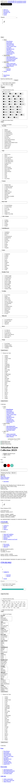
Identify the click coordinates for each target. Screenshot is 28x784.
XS (12, 114)
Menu (2, 37)
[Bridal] (6, 616)
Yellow (6, 355)
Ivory (6, 388)
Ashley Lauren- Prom (11, 414)
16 (16, 99)
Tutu (6, 177)
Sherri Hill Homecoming (12, 427)
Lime (6, 361)
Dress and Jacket (8, 157)
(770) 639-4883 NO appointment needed (17, 1)
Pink (6, 377)
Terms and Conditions (8, 534)
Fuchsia (6, 379)
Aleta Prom (8, 418)
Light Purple (8, 374)
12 (5, 99)
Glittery (6, 220)
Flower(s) (7, 240)
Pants (6, 165)
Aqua (6, 362)
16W (6, 107)
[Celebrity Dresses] (5, 630)
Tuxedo (5, 578)
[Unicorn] (11, 465)
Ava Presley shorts (10, 430)
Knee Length (8, 283)
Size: (2, 459)
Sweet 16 (7, 148)
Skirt (6, 173)
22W (6, 109)
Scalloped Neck (8, 306)
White (6, 398)
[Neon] (2, 644)
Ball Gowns (7, 154)
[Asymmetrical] (4, 662)
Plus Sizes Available (9, 196)
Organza (7, 262)
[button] (5, 40)
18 (22, 99)
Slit (5, 199)
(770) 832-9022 (6, 562)
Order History (6, 545)
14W (22, 104)
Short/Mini (7, 284)
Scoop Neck (7, 307)
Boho (6, 155)
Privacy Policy (6, 536)
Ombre (6, 224)
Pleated (6, 194)
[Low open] (4, 639)
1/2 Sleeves (7, 330)
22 (11, 101)
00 (11, 93)
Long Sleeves (8, 333)
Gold (6, 391)
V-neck (6, 313)
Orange (6, 385)
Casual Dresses (8, 132)
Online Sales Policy (5, 477)
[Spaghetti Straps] (4, 689)
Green (6, 360)
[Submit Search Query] (16, 581)
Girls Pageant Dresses (10, 139)
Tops (6, 175)
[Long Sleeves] (5, 682)
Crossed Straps (8, 206)
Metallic (7, 221)
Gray (6, 395)
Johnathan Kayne (10, 417)
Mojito (6, 357)
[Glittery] (2, 642)
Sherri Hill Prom (10, 412)
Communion (8, 135)
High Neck (7, 297)
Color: (2, 462)
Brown (6, 392)
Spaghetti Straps (8, 346)
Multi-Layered (8, 192)
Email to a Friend (4, 478)
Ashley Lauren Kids (11, 434)
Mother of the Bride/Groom (11, 142)
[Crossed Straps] (4, 637)
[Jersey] (3, 658)
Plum (6, 382)
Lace (6, 243)
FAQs (4, 528)
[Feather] (3, 657)
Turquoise (7, 364)
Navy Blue (7, 369)
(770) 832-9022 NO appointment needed (16, 2)
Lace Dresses (8, 158)
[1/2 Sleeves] (5, 680)
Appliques (7, 232)
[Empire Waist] (4, 675)
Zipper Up (7, 212)
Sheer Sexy (7, 170)
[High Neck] (4, 670)
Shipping (5, 538)
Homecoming (8, 141)
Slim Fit (6, 324)
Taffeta (6, 268)
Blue (6, 368)
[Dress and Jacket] (4, 625)
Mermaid (7, 322)
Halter (6, 296)
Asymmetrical (8, 277)
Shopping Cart (6, 12)
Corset (6, 189)
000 (6, 93)
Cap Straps (7, 343)
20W (19, 107)
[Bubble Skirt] (5, 629)
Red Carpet (7, 146)
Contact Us (6, 525)
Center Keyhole (8, 187)
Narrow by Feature (7, 124)
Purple (6, 371)
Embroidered (8, 237)
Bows (6, 235)
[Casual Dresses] (6, 619)
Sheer (6, 211)
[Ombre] (2, 645)
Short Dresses (8, 171)
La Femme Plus (9, 419)
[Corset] (5, 633)
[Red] (8, 465)
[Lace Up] (4, 638)
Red (6, 384)
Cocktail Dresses (8, 134)
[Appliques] (4, 648)
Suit (6, 174)
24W (12, 109)
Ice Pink (7, 375)
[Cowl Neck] (4, 667)
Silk (6, 266)
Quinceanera (8, 145)
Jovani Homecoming (11, 428)
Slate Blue (7, 367)
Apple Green (8, 358)
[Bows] (4, 651)
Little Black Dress (9, 160)
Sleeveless (7, 337)
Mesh (6, 261)
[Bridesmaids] (6, 618)
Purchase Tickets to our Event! (10, 539)
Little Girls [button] (5, 431)
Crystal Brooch (8, 236)
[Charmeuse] (3, 654)
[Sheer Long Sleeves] (5, 683)
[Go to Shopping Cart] (1, 6)
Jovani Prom (9, 410)
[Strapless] (4, 690)
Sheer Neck (7, 309)
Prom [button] (4, 406)
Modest (6, 164)
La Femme (8, 415)
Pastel (6, 225)
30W (12, 112)
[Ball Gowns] (4, 623)
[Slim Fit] (4, 677)
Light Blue (7, 365)
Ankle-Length (8, 275)
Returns (5, 526)
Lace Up (7, 208)
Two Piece (7, 178)
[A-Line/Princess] (4, 673)
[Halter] (4, 668)
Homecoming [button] (6, 423)
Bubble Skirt (8, 184)
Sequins (6, 247)
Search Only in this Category (8, 82)
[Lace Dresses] (4, 626)
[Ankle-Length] (4, 661)
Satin (6, 263)
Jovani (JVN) (9, 422)
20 (5, 101)
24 (16, 101)
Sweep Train (8, 285)
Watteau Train (8, 288)
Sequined (7, 265)
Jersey (6, 258)
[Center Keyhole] (5, 631)
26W (19, 109)
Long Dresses (8, 163)
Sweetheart (7, 312)
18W (12, 107)
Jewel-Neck (7, 299)
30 (11, 104)
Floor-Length (8, 281)
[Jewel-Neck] (4, 671)
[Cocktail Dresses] (6, 620)
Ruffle (6, 244)
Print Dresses (8, 167)
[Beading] (4, 649)
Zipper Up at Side (9, 214)
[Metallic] (2, 643)
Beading (7, 233)
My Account (6, 11)
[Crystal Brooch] (4, 652)
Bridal (6, 129)
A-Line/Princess (8, 319)
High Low (7, 190)
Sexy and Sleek (8, 168)
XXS (6, 114)
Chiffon (6, 255)
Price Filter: (5, 84)
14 (11, 99)
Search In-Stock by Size (8, 89)
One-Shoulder (8, 303)
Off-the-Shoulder (9, 302)
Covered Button (8, 205)
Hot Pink (7, 378)
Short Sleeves (8, 335)
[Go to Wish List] (2, 6)
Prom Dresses (8, 144)
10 (20, 96)
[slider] (25, 589)
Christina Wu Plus (10, 421)
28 (5, 104)
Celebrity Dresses (9, 186)
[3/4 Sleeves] (5, 681)
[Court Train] (4, 664)
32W (19, 112)
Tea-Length (7, 287)
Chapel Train (8, 278)
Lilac (6, 372)
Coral (6, 387)
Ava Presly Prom (10, 413)
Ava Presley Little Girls (11, 435)
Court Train (7, 280)
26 (22, 101)
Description (6, 481)
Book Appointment (6, 4)
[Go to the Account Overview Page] (1, 7)
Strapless (7, 310)
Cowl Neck (7, 295)
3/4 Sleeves (7, 331)
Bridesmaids (7, 131)
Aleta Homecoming (10, 426)
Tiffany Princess (10, 436)
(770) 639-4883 (4, 521)
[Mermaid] (4, 676)
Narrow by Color (7, 353)
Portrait (6, 304)
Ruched (6, 197)
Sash (6, 246)
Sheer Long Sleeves (9, 334)
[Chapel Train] (4, 663)
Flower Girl (7, 138)
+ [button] (4, 408)
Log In (5, 14)
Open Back (7, 193)
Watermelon (7, 381)
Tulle (6, 269)
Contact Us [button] (6, 572)
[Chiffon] (3, 656)
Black (6, 394)
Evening (7, 136)
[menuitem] (15, 9)
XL (10, 117)
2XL (16, 117)
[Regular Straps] (4, 687)
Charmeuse (7, 254)
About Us (5, 529)
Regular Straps (8, 345)
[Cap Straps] (4, 686)
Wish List (5, 9)
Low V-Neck (8, 300)
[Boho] (4, 624)
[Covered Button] (4, 635)
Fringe (6, 242)
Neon (6, 223)
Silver (6, 397)
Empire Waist (8, 321)
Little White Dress (9, 161)
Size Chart (3, 476)
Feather (6, 239)
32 (16, 104)
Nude (6, 389)
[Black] (5, 465)
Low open (7, 209)
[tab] (15, 414)
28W (6, 112)
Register (5, 13)
